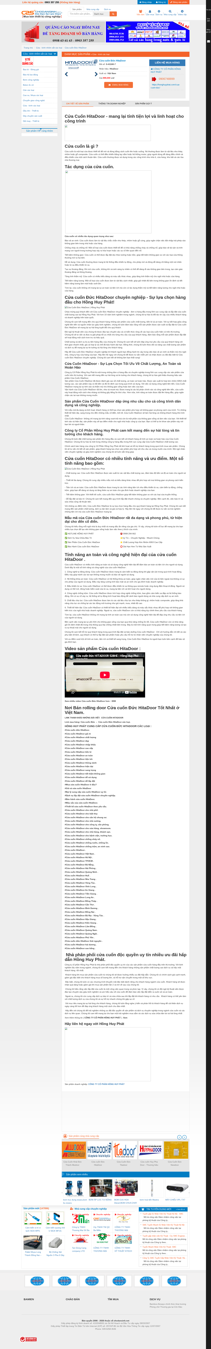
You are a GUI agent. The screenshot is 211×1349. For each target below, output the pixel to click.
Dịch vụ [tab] (107, 9)
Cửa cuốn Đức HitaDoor (76, 48)
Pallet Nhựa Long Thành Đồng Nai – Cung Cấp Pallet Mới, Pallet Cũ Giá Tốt (33, 1254)
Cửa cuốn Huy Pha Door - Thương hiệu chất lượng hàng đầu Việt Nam (149, 1163)
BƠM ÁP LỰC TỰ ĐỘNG (100, 1200)
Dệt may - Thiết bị (31, 121)
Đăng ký (162, 2)
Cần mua (150, 14)
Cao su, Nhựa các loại (33, 95)
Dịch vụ (159, 14)
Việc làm (140, 14)
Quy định (208, 20)
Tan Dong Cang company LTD (79, 1249)
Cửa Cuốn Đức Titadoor (123, 1163)
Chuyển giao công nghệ (34, 100)
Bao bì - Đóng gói (31, 69)
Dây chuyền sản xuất (32, 116)
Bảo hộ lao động (30, 74)
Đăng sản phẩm (180, 2)
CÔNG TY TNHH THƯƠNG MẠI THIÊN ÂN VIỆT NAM (122, 1229)
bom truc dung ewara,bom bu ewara (75, 1201)
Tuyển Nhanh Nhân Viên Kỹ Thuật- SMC (159, 1247)
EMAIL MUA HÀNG (119, 85)
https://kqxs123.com (120, 1333)
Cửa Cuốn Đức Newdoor (175, 1163)
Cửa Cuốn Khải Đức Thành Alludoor (72, 1163)
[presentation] (179, 1137)
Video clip (182, 14)
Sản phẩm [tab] (77, 9)
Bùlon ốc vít (28, 85)
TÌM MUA (113, 1299)
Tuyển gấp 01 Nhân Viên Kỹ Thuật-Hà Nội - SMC (163, 1214)
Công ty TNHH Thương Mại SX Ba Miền (80, 1229)
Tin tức (208, 10)
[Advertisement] (125, 1111)
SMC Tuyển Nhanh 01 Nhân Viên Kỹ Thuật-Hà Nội (163, 1225)
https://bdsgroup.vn (102, 1333)
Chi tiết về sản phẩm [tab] (77, 103)
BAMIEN (29, 1299)
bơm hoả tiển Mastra (149, 1200)
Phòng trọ (86, 1333)
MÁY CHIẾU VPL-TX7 (175, 1200)
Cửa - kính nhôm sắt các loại (49, 48)
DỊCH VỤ (155, 1299)
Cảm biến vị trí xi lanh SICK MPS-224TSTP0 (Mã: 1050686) (33, 1229)
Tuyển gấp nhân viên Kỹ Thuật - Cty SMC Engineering (165, 1236)
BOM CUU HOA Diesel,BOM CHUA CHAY (125, 1201)
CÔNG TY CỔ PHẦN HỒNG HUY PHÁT (166, 70)
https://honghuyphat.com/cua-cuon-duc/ (165, 86)
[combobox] (109, 14)
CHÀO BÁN (73, 1299)
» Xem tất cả (180, 1209)
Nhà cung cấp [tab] (93, 9)
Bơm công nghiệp (31, 80)
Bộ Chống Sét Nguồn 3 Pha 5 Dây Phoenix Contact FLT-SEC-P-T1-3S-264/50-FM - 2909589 (55, 1254)
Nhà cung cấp (170, 14)
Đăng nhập (147, 2)
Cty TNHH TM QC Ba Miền (101, 1228)
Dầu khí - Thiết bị (31, 111)
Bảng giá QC (208, 31)
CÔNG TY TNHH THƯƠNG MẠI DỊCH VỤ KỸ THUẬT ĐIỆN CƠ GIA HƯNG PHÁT (101, 1250)
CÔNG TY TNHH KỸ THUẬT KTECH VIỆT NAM (123, 1250)
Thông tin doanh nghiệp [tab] (112, 103)
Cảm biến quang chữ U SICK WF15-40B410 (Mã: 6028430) (55, 1229)
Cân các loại (28, 90)
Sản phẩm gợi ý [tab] (143, 103)
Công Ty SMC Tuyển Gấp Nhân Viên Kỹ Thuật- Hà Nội (165, 1258)
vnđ (112, 78)
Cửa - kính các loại (31, 105)
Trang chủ (28, 48)
